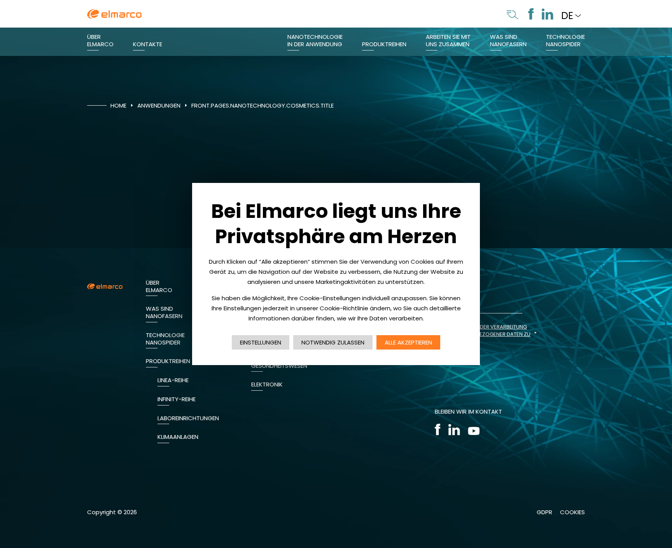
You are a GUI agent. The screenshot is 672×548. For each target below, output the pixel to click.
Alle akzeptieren (408, 342)
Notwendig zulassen (332, 342)
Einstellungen (260, 342)
